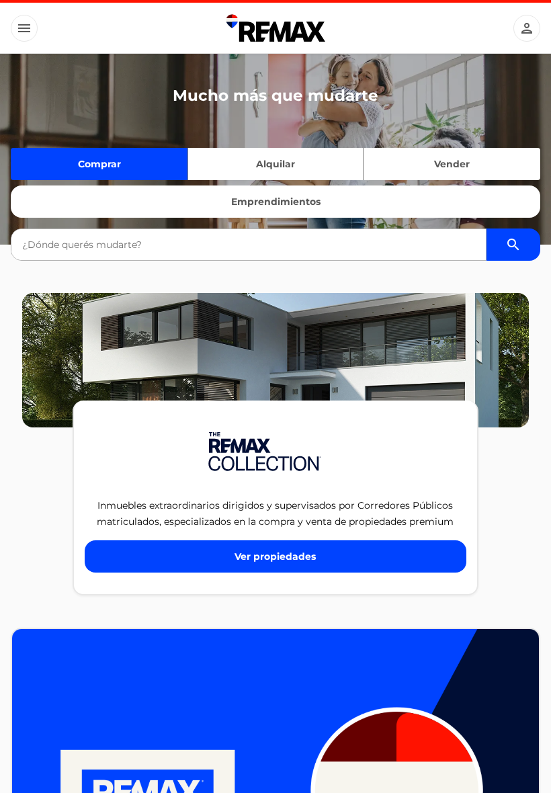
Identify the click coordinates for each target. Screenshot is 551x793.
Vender (452, 164)
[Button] (24, 28)
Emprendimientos (276, 202)
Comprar (99, 164)
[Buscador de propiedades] (513, 244)
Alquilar (275, 164)
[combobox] (248, 244)
